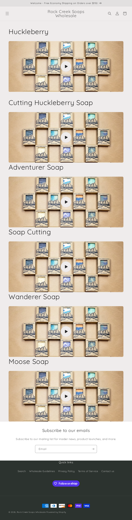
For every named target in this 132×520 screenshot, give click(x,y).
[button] (7, 13)
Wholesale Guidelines (42, 471)
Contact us (107, 471)
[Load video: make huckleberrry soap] (66, 66)
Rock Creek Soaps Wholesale (31, 512)
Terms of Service (88, 471)
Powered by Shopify (56, 512)
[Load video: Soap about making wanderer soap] (66, 331)
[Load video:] (66, 266)
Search (22, 471)
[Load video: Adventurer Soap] (66, 202)
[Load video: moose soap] (66, 396)
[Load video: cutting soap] (66, 137)
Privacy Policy (66, 471)
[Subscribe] (93, 449)
